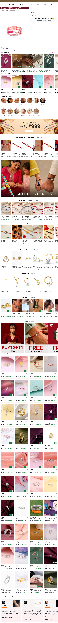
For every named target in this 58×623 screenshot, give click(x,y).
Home (3, 10)
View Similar (6, 48)
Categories (29, 4)
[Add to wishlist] (5, 620)
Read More (26, 616)
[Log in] (55, 4)
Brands (21, 4)
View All (54, 52)
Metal (37, 4)
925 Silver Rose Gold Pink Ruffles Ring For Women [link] (26, 10)
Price (44, 4)
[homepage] (10, 4)
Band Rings (12, 10)
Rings (7, 10)
